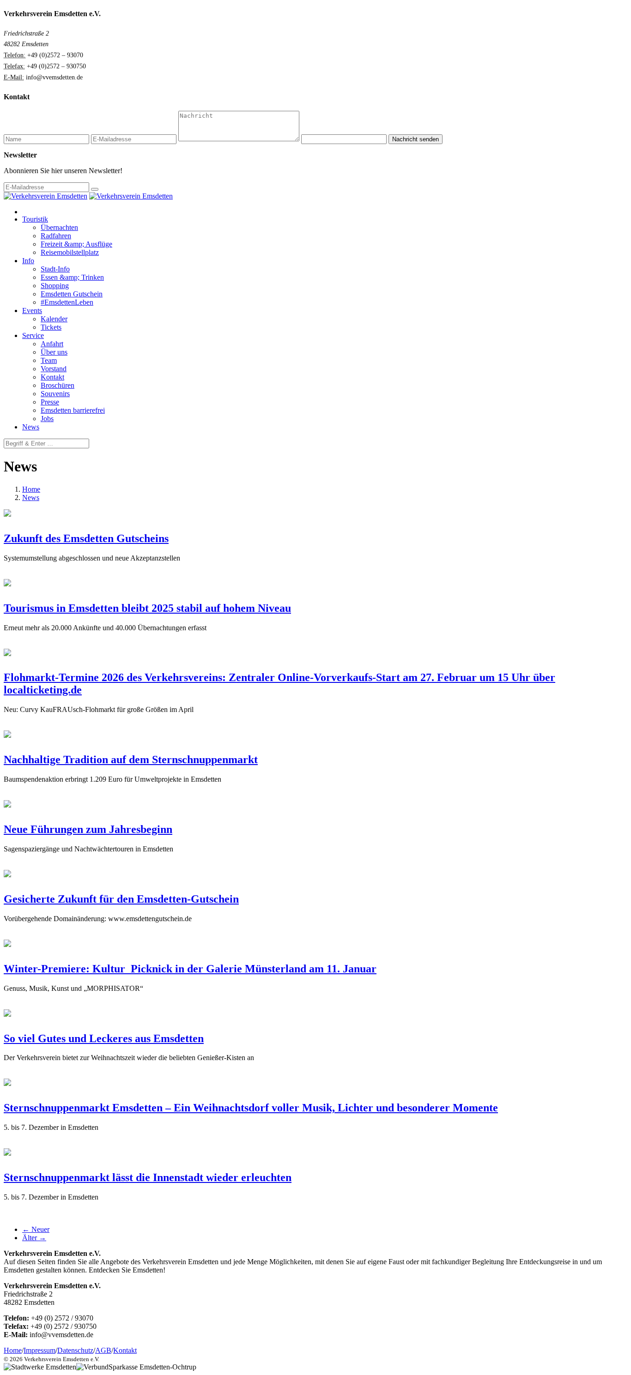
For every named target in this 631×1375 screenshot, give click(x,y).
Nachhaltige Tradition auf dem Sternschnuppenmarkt (131, 760)
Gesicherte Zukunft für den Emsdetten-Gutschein (121, 899)
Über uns (54, 352)
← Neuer (35, 1229)
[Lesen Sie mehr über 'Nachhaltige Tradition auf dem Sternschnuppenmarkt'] (7, 735)
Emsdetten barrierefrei (73, 410)
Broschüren (57, 385)
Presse (50, 402)
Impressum (39, 1350)
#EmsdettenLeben (67, 302)
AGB (103, 1350)
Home (31, 489)
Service (33, 335)
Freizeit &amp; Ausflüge (76, 244)
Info (28, 261)
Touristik (35, 219)
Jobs (47, 418)
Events (32, 310)
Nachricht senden (415, 139)
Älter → (34, 1238)
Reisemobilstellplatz (70, 252)
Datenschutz (75, 1350)
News (30, 427)
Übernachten (59, 227)
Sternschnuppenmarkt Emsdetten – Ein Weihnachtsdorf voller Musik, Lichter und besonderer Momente (251, 1108)
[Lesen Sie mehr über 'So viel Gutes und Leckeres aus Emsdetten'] (7, 1014)
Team (49, 360)
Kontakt (52, 377)
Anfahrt (52, 344)
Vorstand (54, 369)
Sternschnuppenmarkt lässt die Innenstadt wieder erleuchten (147, 1177)
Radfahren (56, 236)
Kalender (54, 319)
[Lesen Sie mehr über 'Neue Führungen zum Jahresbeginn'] (7, 805)
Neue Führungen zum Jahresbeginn (88, 829)
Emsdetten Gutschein (72, 294)
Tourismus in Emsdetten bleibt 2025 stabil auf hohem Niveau (147, 608)
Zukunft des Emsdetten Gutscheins (86, 538)
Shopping (55, 285)
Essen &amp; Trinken (72, 277)
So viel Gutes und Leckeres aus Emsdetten (104, 1038)
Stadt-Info (55, 269)
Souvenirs (55, 394)
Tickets (51, 327)
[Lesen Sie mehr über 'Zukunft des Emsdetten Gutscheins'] (7, 514)
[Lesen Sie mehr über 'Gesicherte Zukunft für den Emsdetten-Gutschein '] (7, 875)
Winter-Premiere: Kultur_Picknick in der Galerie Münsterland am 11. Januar (190, 969)
